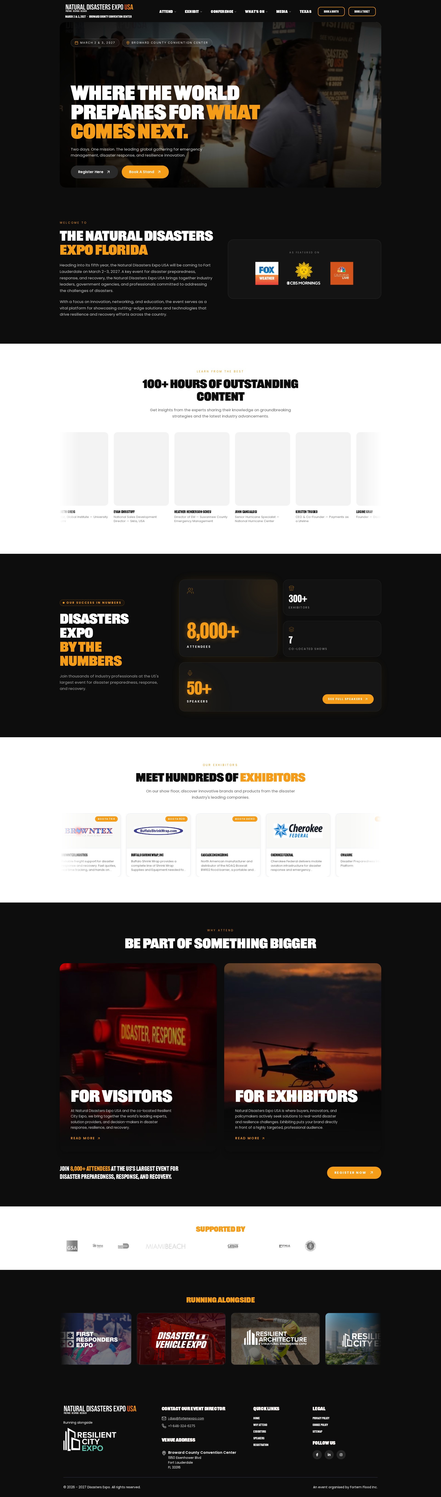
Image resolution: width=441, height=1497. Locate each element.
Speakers (258, 1438)
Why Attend (260, 1425)
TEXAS (305, 11)
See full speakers (345, 699)
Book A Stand (141, 171)
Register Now (350, 1172)
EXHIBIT (192, 11)
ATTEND (166, 11)
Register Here (90, 171)
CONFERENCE (222, 11)
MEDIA (282, 11)
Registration (261, 1445)
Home (256, 1418)
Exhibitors (259, 1432)
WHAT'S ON (254, 11)
